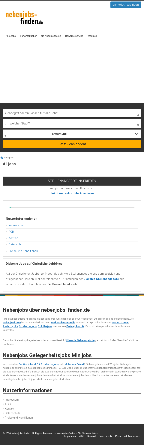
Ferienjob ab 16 (75, 326)
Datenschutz (17, 244)
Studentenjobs (28, 326)
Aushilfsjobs (10, 326)
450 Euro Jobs (120, 322)
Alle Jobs (11, 35)
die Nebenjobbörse (51, 35)
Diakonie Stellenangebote (80, 340)
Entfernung (59, 133)
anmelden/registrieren (126, 4)
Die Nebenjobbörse (88, 433)
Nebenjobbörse (12, 322)
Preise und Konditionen (23, 251)
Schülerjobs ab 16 (29, 364)
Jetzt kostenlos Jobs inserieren (72, 193)
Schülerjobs (45, 326)
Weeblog (92, 35)
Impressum (16, 225)
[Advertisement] (72, 75)
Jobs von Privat (74, 364)
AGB (11, 231)
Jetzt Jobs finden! (72, 144)
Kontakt (13, 238)
